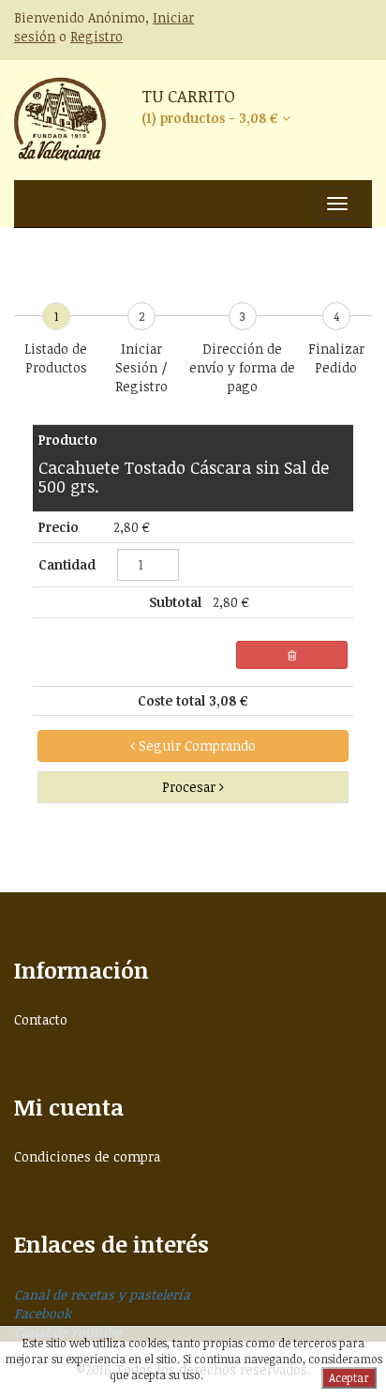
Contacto (40, 1019)
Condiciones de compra (87, 1156)
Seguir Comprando (195, 745)
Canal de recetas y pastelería (102, 1294)
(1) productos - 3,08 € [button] (211, 118)
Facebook (42, 1313)
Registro (96, 36)
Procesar (190, 787)
